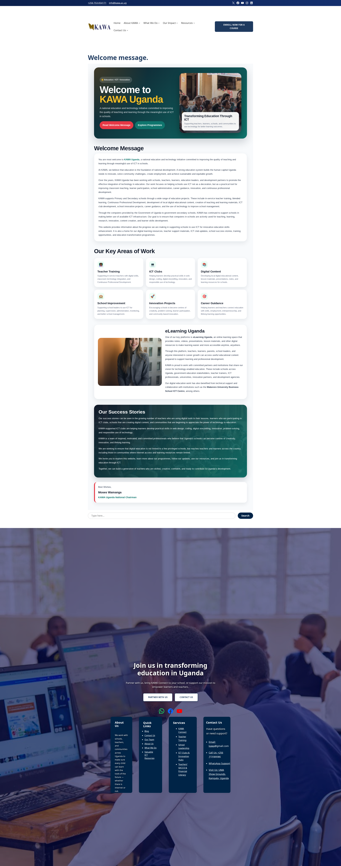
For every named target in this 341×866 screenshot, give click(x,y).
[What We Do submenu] (159, 23)
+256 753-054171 (97, 2)
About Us (149, 743)
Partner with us (158, 697)
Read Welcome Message (116, 125)
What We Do (151, 747)
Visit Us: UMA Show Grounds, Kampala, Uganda (219, 774)
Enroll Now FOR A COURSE (234, 26)
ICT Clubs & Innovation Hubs (184, 756)
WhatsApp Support (219, 763)
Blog (147, 731)
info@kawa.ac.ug (118, 2)
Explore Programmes (150, 125)
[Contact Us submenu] (127, 30)
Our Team (149, 739)
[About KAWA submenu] (139, 23)
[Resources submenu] (194, 23)
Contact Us (186, 697)
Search (245, 515)
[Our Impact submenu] (177, 23)
